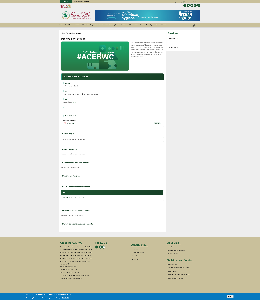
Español (197, 2)
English (175, 2)
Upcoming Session (174, 47)
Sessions (77, 25)
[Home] (76, 15)
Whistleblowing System (175, 278)
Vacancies (135, 249)
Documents (144, 25)
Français (181, 2)
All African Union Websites (176, 250)
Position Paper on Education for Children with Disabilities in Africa (96, 1)
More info (65, 298)
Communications (101, 25)
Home (61, 25)
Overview (170, 247)
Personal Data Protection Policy (177, 268)
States (163, 25)
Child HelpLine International (73, 198)
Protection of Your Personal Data (178, 275)
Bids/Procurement (138, 252)
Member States (172, 254)
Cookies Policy (172, 264)
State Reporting (87, 25)
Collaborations (132, 25)
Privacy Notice (172, 271)
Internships (135, 259)
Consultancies (136, 256)
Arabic (186, 2)
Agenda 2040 (154, 25)
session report (72, 123)
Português (191, 2)
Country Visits (114, 25)
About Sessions (173, 39)
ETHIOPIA (76, 102)
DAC (123, 25)
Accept (230, 296)
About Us (68, 25)
